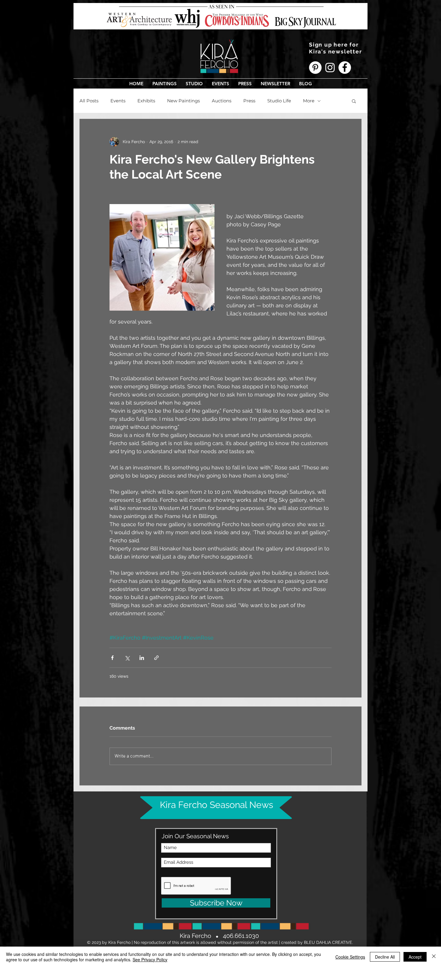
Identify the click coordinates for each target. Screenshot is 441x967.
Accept (415, 957)
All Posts (89, 101)
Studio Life (279, 101)
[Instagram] (330, 67)
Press (249, 101)
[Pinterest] (315, 67)
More (308, 101)
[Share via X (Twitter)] (127, 658)
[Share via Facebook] (112, 658)
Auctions (221, 101)
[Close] (433, 956)
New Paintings (183, 101)
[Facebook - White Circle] (344, 67)
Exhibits (146, 101)
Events (117, 101)
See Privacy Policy (150, 959)
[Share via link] (156, 658)
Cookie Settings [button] (350, 957)
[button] (164, 84)
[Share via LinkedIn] (142, 658)
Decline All (385, 957)
